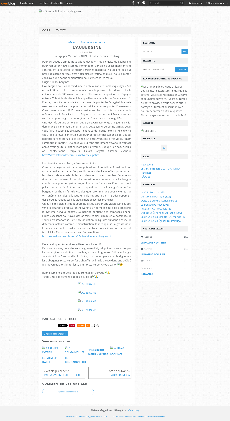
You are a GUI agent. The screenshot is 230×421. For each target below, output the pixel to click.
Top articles (69, 416)
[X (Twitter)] (138, 3)
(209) (161, 212)
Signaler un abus (95, 416)
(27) (163, 221)
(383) (153, 192)
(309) (159, 200)
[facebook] (133, 3)
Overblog (133, 410)
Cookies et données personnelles (129, 416)
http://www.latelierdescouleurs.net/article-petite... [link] (71, 155)
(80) (163, 217)
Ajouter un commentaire (68, 392)
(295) (155, 204)
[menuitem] (46, 30)
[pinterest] (144, 3)
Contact (61, 30)
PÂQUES (145, 176)
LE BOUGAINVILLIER (153, 254)
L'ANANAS (147, 274)
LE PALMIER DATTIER (153, 242)
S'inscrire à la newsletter (55, 333)
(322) (156, 196)
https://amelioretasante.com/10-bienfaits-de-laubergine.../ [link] (76, 236)
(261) (157, 208)
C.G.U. (109, 416)
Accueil (45, 30)
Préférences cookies (156, 416)
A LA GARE (147, 164)
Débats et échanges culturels (86, 42)
